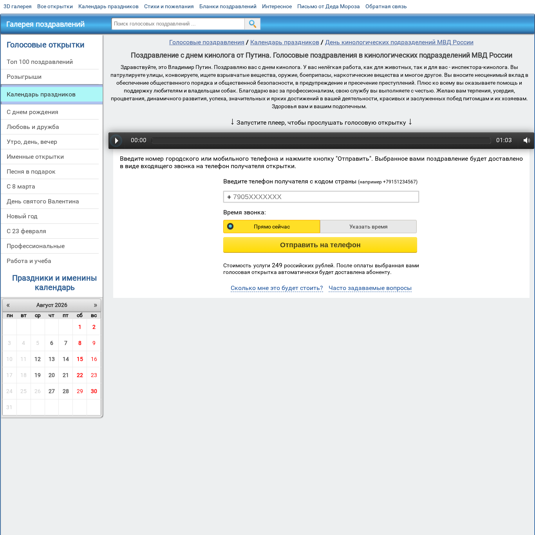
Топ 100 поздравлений (40, 61)
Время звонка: (244, 212)
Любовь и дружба (33, 127)
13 (52, 359)
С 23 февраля (26, 231)
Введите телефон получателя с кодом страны (320, 181)
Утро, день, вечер (32, 141)
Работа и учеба (29, 261)
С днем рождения (32, 112)
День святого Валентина (43, 201)
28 (66, 391)
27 (52, 391)
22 (80, 375)
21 (66, 375)
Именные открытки (35, 156)
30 (94, 391)
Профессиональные (36, 246)
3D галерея (18, 6)
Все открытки (55, 6)
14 (66, 359)
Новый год (22, 216)
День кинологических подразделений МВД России (399, 42)
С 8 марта (21, 186)
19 (37, 375)
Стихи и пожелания (169, 6)
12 (37, 359)
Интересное (277, 6)
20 (52, 375)
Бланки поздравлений (228, 6)
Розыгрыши (24, 76)
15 (80, 359)
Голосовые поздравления (206, 42)
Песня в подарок (31, 171)
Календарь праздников (108, 6)
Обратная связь (386, 6)
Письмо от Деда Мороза (328, 6)
